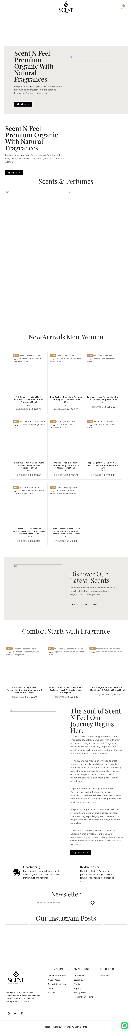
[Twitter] (15, 1013)
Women (103, 471)
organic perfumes (37, 86)
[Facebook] (8, 1013)
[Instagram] (22, 1013)
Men (28, 405)
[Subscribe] (92, 903)
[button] (83, 604)
